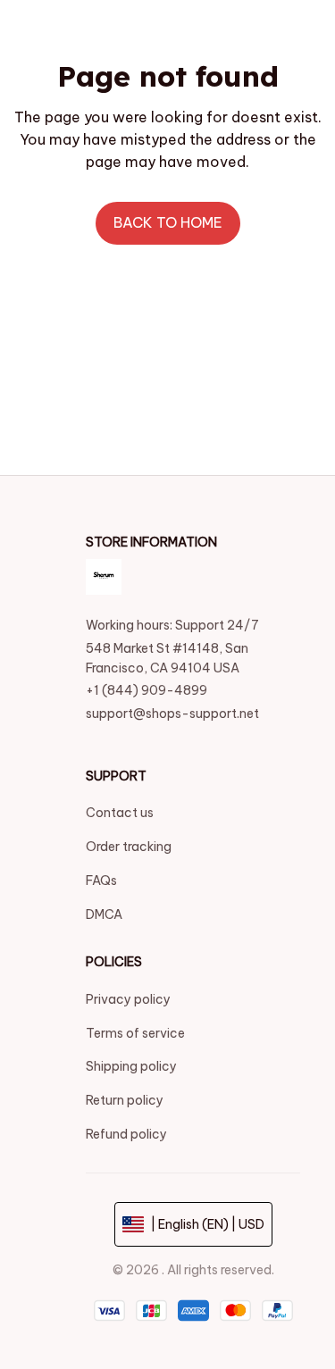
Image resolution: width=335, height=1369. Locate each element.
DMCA (104, 914)
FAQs (101, 880)
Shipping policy (131, 1066)
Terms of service (135, 1033)
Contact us (120, 813)
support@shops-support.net (172, 713)
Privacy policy (128, 999)
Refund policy (126, 1134)
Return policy (124, 1100)
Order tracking (129, 847)
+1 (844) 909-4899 (146, 690)
